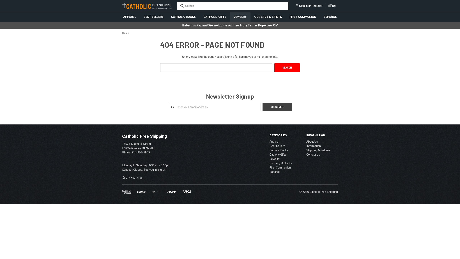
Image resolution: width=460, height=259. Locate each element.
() (334, 6)
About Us (312, 141)
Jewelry (240, 17)
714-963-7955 (134, 178)
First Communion (302, 17)
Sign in (303, 6)
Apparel (129, 17)
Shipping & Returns (318, 150)
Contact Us (313, 154)
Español (330, 17)
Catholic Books (183, 17)
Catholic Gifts (214, 17)
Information (313, 146)
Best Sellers (154, 17)
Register (317, 6)
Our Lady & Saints (268, 17)
